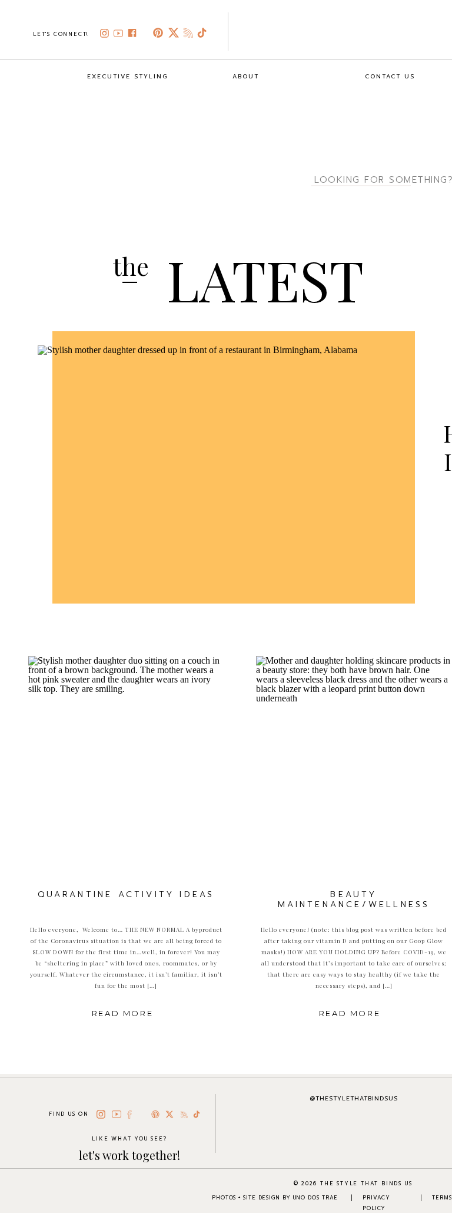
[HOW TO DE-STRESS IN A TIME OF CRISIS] (219, 481)
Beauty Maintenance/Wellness (354, 899)
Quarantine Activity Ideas (126, 894)
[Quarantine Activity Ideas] (125, 767)
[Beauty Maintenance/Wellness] (353, 767)
